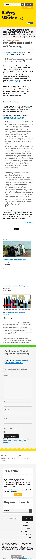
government (11, 338)
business (5, 338)
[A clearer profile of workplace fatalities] (17, 249)
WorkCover (21, 340)
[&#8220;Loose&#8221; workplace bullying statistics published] (17, 276)
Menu (30, 23)
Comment (7, 375)
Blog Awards (26, 531)
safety (26, 338)
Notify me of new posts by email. (12, 433)
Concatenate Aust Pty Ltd (25, 558)
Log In (29, 4)
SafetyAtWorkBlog (15, 80)
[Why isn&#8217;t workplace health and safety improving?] (17, 302)
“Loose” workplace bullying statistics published (16, 286)
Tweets (28, 528)
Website (7, 418)
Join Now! (18, 494)
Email (6, 410)
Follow (28, 522)
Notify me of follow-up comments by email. (15, 428)
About (28, 534)
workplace (28, 340)
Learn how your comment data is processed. (14, 441)
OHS (17, 338)
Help (30, 537)
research (21, 338)
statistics (5, 340)
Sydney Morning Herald (15, 53)
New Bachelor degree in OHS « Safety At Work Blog (16, 361)
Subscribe (27, 8)
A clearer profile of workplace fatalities (14, 259)
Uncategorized (13, 340)
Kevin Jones (15, 40)
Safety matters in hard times (13, 117)
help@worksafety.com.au (17, 490)
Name (6, 401)
